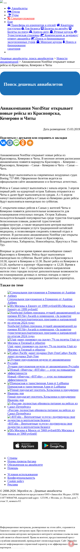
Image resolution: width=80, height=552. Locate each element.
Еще (10, 21)
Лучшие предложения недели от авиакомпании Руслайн (43, 366)
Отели (15, 11)
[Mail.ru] (10, 143)
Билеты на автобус (56, 28)
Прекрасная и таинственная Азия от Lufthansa (36, 386)
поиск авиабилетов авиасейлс (60, 514)
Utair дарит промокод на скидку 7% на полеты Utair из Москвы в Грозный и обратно (41, 348)
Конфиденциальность (21, 477)
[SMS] (16, 143)
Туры (15, 15)
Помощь (12, 468)
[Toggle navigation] (5, 3)
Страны (12, 458)
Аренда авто (40, 31)
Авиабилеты (19, 8)
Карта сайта (18, 547)
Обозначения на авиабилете (25, 464)
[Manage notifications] (71, 544)
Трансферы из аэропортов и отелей (33, 25)
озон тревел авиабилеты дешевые (30, 514)
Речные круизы (63, 31)
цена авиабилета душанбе (57, 517)
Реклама (12, 484)
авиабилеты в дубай (27, 507)
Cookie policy (15, 481)
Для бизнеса (32, 28)
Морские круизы (51, 42)
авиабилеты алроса (8, 507)
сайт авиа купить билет (34, 517)
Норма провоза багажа (21, 461)
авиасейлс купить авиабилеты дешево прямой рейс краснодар (28, 511)
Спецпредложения (22, 18)
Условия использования (22, 474)
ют (24, 521)
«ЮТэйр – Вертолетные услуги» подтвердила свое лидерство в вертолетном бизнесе (39, 425)
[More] (30, 143)
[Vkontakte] (3, 143)
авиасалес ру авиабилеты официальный (55, 507)
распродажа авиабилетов (11, 517)
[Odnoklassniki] (23, 143)
